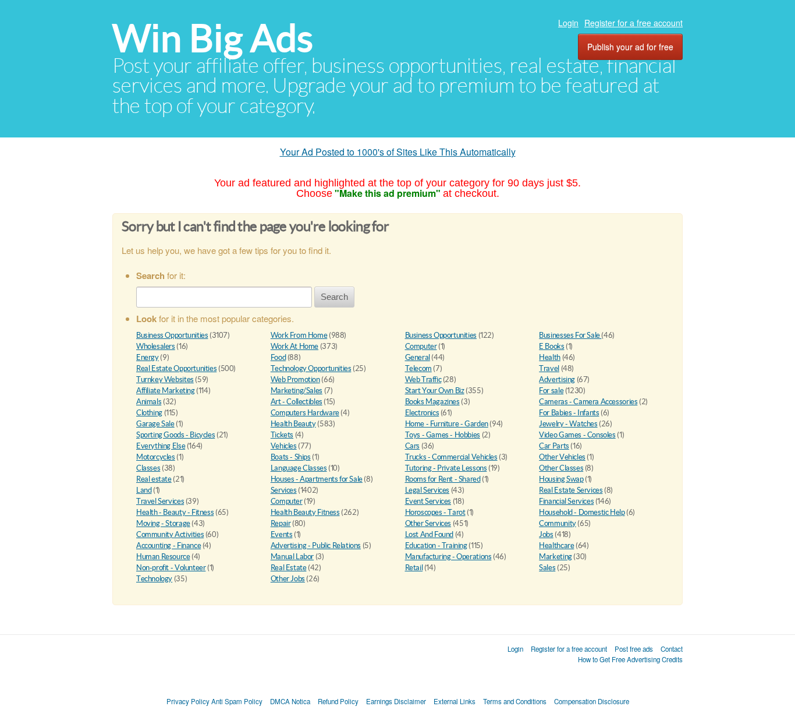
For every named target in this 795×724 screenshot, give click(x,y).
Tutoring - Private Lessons (446, 468)
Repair (281, 523)
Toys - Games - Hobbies (442, 434)
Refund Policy (338, 701)
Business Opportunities (172, 335)
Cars (412, 446)
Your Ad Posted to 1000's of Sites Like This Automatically (398, 151)
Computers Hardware (305, 412)
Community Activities (170, 534)
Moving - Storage (163, 523)
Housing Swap (561, 479)
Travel (549, 368)
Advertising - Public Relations (316, 545)
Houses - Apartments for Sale (317, 479)
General (417, 357)
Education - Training (436, 545)
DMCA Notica (290, 701)
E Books (551, 346)
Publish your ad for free (630, 46)
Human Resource (163, 556)
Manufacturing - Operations (448, 556)
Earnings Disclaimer (396, 701)
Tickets (282, 434)
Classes (148, 468)
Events (282, 534)
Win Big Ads (212, 38)
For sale (551, 390)
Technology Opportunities (311, 368)
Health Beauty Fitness (305, 512)
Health (549, 357)
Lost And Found (429, 534)
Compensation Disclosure (591, 701)
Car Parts (554, 446)
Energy (147, 357)
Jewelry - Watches (568, 423)
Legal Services (427, 490)
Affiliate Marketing (165, 390)
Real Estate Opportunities (176, 368)
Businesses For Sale (570, 335)
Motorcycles (155, 457)
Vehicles (284, 446)
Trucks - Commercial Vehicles (451, 457)
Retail (414, 567)
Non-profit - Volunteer (170, 567)
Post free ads (634, 649)
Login (568, 23)
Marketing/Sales (296, 390)
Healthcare (556, 545)
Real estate (154, 479)
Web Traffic (423, 379)
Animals (148, 401)
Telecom (418, 368)
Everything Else (160, 446)
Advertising (557, 379)
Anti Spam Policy (236, 701)
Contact (672, 649)
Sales (547, 567)
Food (278, 357)
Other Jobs (288, 578)
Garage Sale (155, 423)
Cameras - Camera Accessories (588, 401)
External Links (454, 701)
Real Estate (289, 567)
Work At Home (294, 346)
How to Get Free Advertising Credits (630, 659)
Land (143, 490)
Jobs (546, 534)
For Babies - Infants (569, 412)
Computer (421, 346)
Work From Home (299, 335)
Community (557, 523)
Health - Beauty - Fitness (175, 512)
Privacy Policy (188, 701)
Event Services (428, 501)
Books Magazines (432, 401)
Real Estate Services (570, 490)
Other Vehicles (562, 457)
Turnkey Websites (165, 379)
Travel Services (160, 501)
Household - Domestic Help (581, 512)
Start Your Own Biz (434, 390)
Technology (154, 578)
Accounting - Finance (168, 545)
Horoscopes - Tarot (435, 512)
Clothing (149, 412)
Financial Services (566, 501)
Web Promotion (295, 379)
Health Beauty (293, 423)
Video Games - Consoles (577, 434)
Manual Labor (292, 556)
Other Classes (561, 468)
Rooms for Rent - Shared (443, 479)
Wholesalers (155, 346)
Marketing (555, 556)
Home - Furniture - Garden (446, 423)
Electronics (422, 412)
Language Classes (299, 468)
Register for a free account (633, 23)
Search (334, 297)
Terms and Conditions (514, 701)
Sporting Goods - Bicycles (175, 434)
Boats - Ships (291, 457)
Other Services (428, 523)
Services (284, 490)
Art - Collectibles (296, 401)
